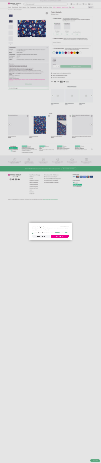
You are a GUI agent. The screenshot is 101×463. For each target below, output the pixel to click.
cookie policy (57, 232)
